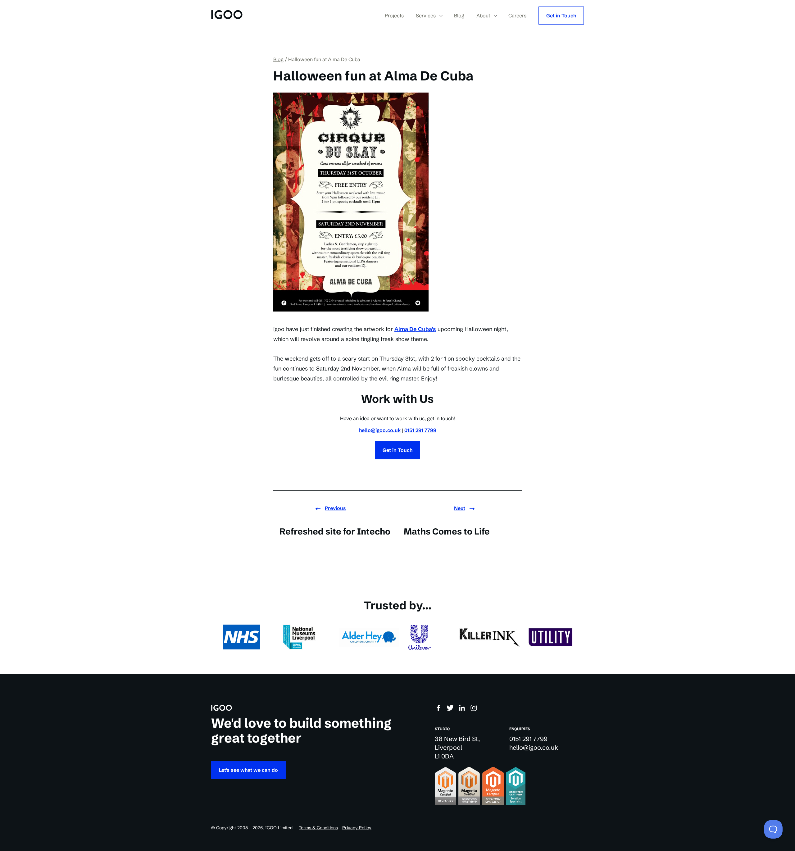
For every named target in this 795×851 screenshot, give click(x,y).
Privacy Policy (356, 828)
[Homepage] (227, 15)
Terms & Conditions (318, 828)
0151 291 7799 (420, 430)
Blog (278, 59)
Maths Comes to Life (447, 531)
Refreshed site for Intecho (334, 531)
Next (459, 508)
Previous (335, 508)
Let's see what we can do (248, 770)
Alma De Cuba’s (415, 329)
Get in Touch (561, 15)
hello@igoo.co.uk (380, 430)
